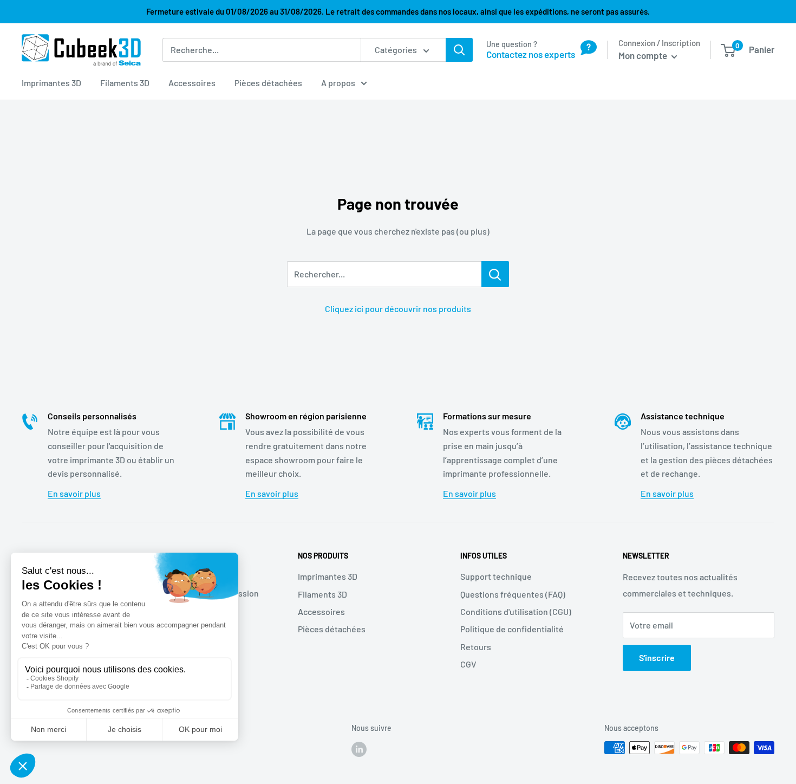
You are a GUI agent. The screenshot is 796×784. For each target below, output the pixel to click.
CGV (468, 664)
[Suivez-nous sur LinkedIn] (359, 748)
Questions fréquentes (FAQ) (512, 594)
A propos (338, 82)
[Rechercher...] (495, 274)
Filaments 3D (124, 82)
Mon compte (643, 55)
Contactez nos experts (530, 54)
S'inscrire (657, 657)
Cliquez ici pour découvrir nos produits (398, 308)
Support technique (496, 576)
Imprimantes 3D (51, 82)
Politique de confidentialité (512, 629)
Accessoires (192, 82)
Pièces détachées (268, 82)
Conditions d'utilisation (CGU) (515, 611)
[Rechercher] (459, 50)
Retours (475, 647)
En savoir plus (74, 493)
